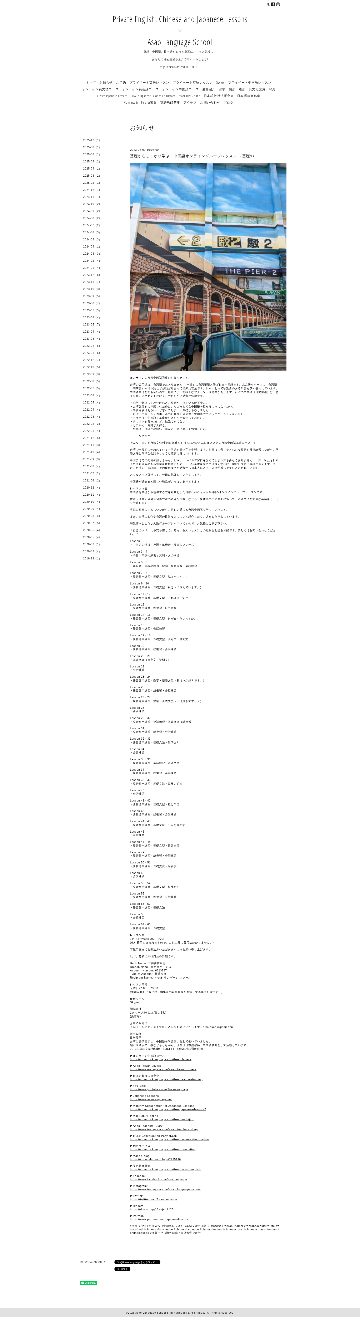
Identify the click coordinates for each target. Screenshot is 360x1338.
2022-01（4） (92, 430)
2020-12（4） (92, 487)
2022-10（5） (92, 367)
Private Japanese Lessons (112, 96)
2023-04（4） (92, 331)
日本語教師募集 (248, 96)
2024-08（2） (92, 218)
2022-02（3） (92, 423)
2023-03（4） (92, 338)
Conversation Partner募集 (140, 102)
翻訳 (232, 89)
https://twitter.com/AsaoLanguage (153, 1199)
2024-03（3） (92, 253)
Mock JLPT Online (189, 96)
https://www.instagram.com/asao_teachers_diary (164, 1129)
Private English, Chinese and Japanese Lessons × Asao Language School (180, 30)
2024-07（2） (92, 225)
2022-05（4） (92, 402)
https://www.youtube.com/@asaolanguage (159, 1089)
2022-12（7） (92, 360)
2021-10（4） (92, 452)
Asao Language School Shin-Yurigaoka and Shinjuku (170, 1312)
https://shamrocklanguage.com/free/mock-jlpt (162, 1119)
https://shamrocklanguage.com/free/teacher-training (166, 1079)
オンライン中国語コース (180, 89)
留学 (222, 89)
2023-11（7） (92, 282)
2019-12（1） (92, 558)
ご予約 (121, 82)
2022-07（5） (92, 388)
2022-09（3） (92, 374)
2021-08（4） (92, 466)
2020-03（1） (92, 544)
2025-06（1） (92, 154)
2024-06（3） (92, 232)
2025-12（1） (92, 140)
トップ (91, 82)
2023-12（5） (92, 274)
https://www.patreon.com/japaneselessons (159, 1219)
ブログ (229, 102)
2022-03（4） (92, 416)
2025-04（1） (92, 168)
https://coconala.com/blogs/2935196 (155, 1159)
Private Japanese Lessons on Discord (153, 96)
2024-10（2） (92, 204)
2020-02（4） (92, 551)
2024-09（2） (92, 211)
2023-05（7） (92, 324)
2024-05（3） (92, 239)
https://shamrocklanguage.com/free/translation (162, 1149)
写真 (272, 89)
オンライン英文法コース (100, 89)
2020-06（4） (92, 530)
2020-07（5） (92, 523)
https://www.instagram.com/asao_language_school (165, 1189)
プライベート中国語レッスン (249, 82)
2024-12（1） (92, 189)
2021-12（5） (92, 438)
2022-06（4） (92, 395)
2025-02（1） (92, 182)
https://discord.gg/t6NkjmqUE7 (151, 1209)
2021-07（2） (92, 473)
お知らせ (106, 82)
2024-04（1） (92, 246)
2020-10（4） (92, 501)
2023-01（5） (92, 352)
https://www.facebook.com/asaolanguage (158, 1179)
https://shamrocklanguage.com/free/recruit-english (165, 1169)
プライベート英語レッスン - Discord (199, 82)
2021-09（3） (92, 459)
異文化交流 (257, 89)
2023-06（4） (92, 317)
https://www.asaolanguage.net (151, 1099)
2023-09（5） (92, 296)
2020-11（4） (92, 494)
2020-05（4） (92, 537)
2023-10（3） (92, 289)
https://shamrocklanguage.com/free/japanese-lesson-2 (168, 1109)
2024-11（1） (92, 197)
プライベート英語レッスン (149, 82)
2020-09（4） (92, 508)
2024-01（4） (92, 267)
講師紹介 (208, 89)
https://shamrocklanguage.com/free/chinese (160, 1059)
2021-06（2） (92, 480)
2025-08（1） (92, 147)
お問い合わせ (210, 102)
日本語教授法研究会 (219, 96)
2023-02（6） (92, 345)
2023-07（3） (92, 310)
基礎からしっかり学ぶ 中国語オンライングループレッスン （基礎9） (193, 156)
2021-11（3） (92, 445)
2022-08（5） (92, 381)
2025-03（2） (92, 175)
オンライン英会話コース (140, 89)
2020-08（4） (92, 516)
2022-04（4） (92, 409)
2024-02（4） (92, 260)
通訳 (242, 89)
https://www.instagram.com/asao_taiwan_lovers (163, 1069)
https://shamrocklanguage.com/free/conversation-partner (169, 1139)
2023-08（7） (92, 303)
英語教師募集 (170, 102)
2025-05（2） (92, 161)
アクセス (190, 102)
